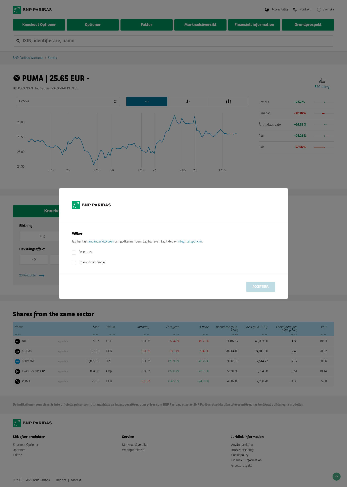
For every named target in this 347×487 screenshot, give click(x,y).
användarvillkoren (101, 241)
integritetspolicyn (190, 241)
